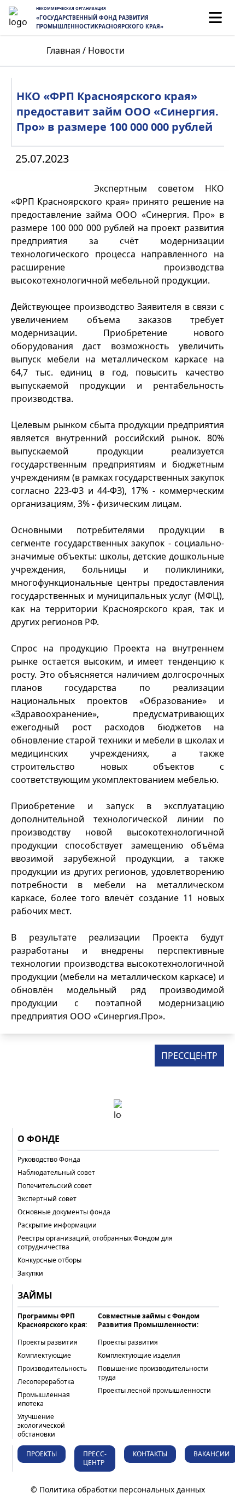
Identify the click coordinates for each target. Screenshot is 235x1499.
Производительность (52, 1368)
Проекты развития (47, 1342)
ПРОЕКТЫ (41, 1453)
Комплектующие (44, 1355)
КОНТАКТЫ (150, 1453)
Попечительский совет (54, 1185)
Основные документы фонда (63, 1212)
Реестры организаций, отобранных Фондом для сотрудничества (95, 1243)
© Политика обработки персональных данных (118, 1489)
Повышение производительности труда (153, 1373)
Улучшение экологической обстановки (41, 1425)
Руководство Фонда (48, 1159)
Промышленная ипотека (43, 1399)
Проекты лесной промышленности (154, 1390)
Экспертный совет (47, 1199)
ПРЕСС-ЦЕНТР (95, 1458)
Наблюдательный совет (56, 1172)
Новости (106, 50)
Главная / (66, 50)
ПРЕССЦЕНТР (189, 1056)
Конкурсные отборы (49, 1260)
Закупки (30, 1273)
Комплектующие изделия (139, 1355)
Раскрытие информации (57, 1225)
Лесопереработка (45, 1381)
